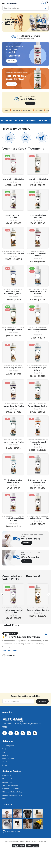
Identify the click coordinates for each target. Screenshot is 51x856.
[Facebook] (4, 733)
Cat (6, 177)
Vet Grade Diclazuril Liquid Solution (13, 519)
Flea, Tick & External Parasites (37, 327)
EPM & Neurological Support (15, 404)
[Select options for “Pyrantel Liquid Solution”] (37, 390)
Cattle (10, 177)
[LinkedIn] (29, 733)
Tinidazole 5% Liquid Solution (37, 369)
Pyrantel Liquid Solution (37, 406)
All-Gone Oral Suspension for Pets (37, 254)
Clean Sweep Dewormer (13, 368)
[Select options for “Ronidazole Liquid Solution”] (13, 238)
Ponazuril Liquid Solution (38, 179)
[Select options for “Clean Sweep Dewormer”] (13, 352)
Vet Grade (10, 655)
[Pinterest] (16, 733)
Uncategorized (10, 633)
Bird (3, 177)
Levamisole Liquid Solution (38, 518)
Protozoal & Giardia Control (23, 213)
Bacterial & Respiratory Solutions (12, 327)
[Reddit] (35, 733)
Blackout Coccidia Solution (13, 406)
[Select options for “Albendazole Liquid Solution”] (37, 276)
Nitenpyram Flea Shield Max (37, 331)
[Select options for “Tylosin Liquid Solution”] (13, 314)
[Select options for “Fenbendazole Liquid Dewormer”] (37, 199)
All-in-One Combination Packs (13, 289)
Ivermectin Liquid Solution (13, 442)
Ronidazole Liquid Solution (13, 253)
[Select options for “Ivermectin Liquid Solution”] (13, 426)
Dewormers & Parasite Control (36, 213)
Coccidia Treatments (18, 177)
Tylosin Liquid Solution (13, 330)
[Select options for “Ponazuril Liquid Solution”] (37, 163)
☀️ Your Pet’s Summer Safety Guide (21, 637)
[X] (10, 733)
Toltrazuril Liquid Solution (13, 179)
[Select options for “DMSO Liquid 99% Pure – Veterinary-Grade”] (37, 464)
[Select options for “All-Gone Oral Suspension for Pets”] (37, 238)
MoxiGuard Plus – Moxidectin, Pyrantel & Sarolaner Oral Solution (13, 293)
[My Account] (42, 3)
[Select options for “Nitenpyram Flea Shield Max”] (37, 314)
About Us (7, 712)
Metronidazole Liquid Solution (13, 216)
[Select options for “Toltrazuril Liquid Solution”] (13, 163)
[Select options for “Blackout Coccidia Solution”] (13, 390)
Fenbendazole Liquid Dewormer (37, 216)
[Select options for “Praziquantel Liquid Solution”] (37, 426)
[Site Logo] (12, 3)
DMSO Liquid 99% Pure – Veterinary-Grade (38, 481)
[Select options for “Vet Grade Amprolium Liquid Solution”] (13, 464)
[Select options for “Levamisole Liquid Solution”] (37, 502)
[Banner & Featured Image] (9, 137)
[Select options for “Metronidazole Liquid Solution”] (13, 199)
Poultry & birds (10, 213)
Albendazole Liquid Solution (38, 292)
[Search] (45, 8)
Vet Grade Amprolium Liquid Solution (13, 481)
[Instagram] (23, 733)
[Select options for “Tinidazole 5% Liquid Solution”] (37, 352)
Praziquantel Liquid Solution (38, 443)
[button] (2, 22)
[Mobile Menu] (3, 3)
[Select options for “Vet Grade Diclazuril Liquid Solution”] (13, 502)
